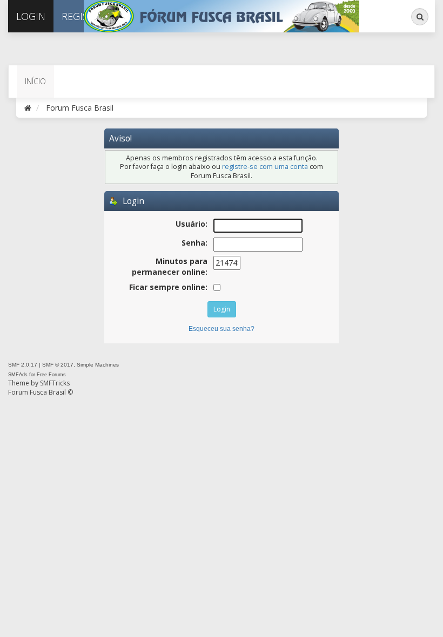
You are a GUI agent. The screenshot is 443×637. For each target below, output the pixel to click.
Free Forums (51, 374)
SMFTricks (55, 383)
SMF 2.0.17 (22, 365)
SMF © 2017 (57, 365)
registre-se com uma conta (265, 166)
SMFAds (18, 374)
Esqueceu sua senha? (221, 329)
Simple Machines (98, 365)
